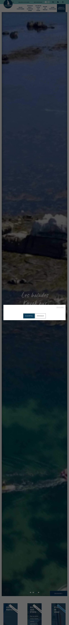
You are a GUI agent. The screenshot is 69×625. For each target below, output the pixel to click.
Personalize (40, 315)
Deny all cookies (60, 307)
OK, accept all (29, 315)
